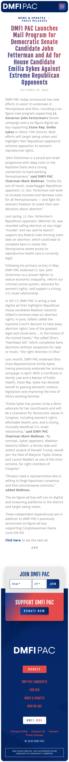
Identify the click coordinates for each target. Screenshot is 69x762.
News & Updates (32, 18)
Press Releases (34, 20)
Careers (53, 731)
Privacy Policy (19, 731)
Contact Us (38, 731)
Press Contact (34, 735)
